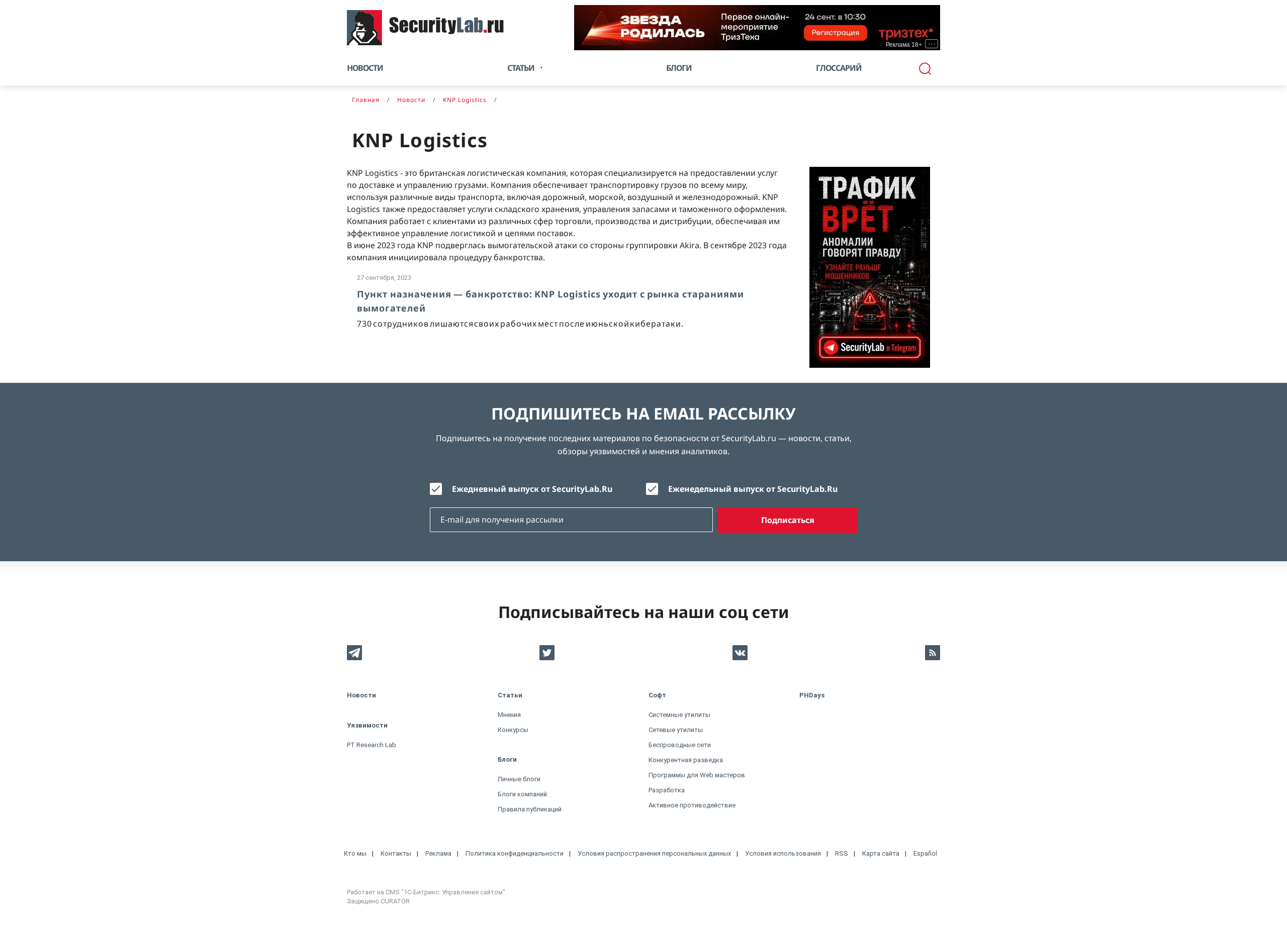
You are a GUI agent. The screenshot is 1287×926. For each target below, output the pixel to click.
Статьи (510, 695)
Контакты (396, 853)
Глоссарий (839, 67)
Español (925, 853)
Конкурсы (513, 730)
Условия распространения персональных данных (654, 853)
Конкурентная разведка (686, 760)
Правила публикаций (530, 809)
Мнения (509, 714)
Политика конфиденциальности (515, 853)
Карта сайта (880, 853)
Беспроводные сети (680, 745)
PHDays (811, 695)
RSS (841, 853)
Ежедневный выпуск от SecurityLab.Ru (532, 488)
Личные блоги (519, 779)
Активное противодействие (692, 805)
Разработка (667, 790)
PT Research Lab (371, 745)
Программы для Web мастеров (697, 775)
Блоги (679, 67)
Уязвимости (367, 725)
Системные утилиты (679, 714)
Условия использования (783, 853)
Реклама (438, 853)
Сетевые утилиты (676, 730)
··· (932, 44)
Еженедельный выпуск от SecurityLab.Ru (753, 488)
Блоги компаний (522, 794)
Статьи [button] (520, 67)
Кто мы (355, 853)
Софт (657, 695)
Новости (365, 67)
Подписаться (787, 520)
